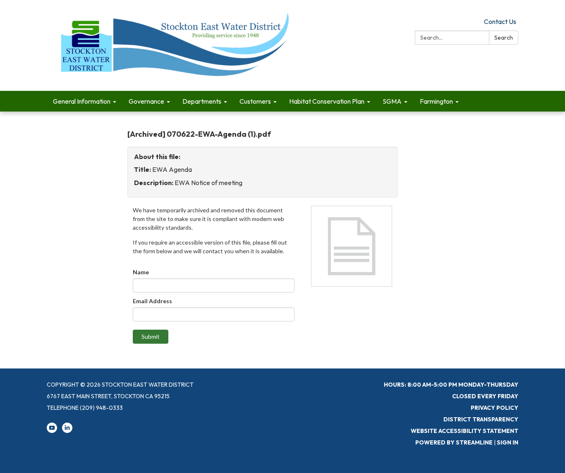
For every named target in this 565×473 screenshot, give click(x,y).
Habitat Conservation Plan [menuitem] (326, 101)
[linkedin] (67, 431)
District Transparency (480, 419)
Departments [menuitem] (201, 101)
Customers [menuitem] (255, 101)
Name (141, 272)
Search (503, 37)
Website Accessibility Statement (464, 431)
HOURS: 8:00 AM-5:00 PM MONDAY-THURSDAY (451, 384)
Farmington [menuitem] (436, 101)
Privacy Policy (494, 407)
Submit (150, 336)
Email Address (152, 300)
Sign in (507, 442)
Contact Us (500, 21)
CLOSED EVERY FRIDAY (485, 396)
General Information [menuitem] (81, 101)
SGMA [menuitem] (392, 101)
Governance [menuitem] (146, 101)
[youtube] (52, 431)
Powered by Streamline (454, 442)
